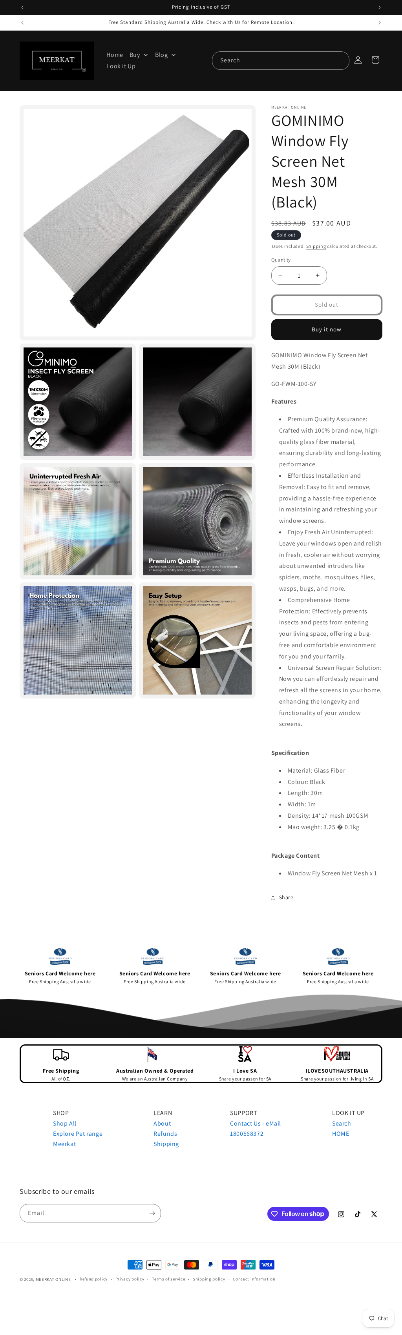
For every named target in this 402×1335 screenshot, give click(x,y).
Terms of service (168, 1279)
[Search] (340, 60)
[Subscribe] (152, 1213)
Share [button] (286, 897)
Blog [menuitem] (161, 55)
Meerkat (64, 1144)
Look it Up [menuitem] (120, 66)
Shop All (65, 1123)
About (162, 1123)
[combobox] (280, 60)
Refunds (165, 1133)
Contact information (254, 1279)
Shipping (316, 246)
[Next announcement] (379, 7)
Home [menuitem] (114, 55)
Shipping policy (209, 1279)
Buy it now (327, 329)
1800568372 (246, 1133)
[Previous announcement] (22, 7)
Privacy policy (129, 1279)
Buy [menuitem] (135, 55)
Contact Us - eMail (255, 1123)
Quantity (281, 259)
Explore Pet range (77, 1133)
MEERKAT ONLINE (53, 1279)
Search (341, 1123)
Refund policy (94, 1279)
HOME (340, 1133)
